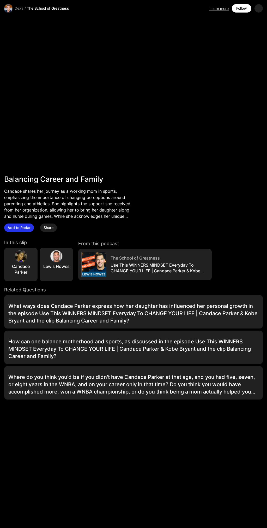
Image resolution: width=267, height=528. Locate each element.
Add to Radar (19, 227)
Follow (241, 8)
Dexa (19, 8)
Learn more (219, 8)
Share (48, 227)
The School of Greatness (48, 8)
